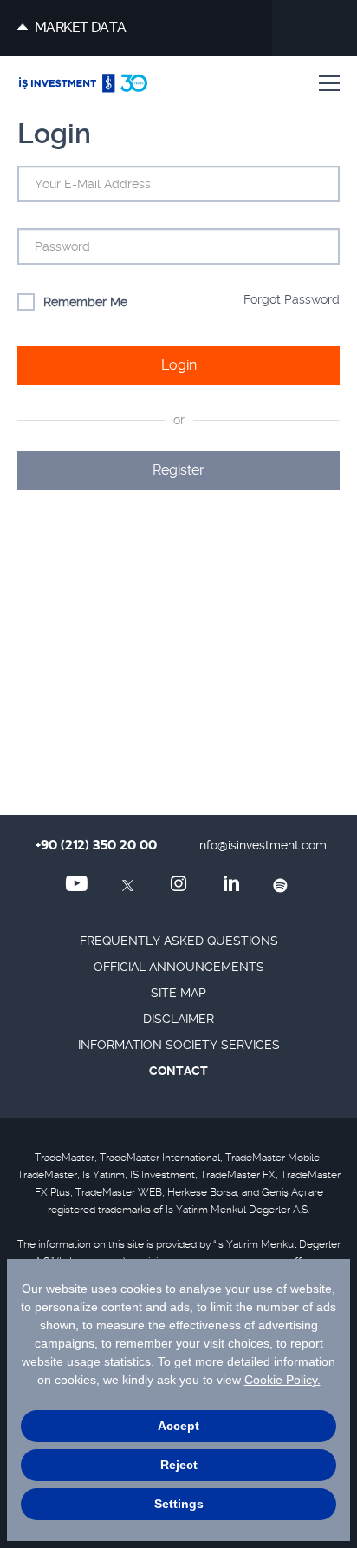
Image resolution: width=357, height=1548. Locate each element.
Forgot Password (291, 299)
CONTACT (178, 1071)
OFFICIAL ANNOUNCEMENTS (179, 967)
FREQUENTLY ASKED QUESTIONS (179, 941)
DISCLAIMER (178, 1019)
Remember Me (85, 302)
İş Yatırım (83, 83)
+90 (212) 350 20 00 (96, 845)
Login (179, 365)
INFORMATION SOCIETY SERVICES (179, 1045)
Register (178, 470)
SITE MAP (178, 993)
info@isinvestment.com (262, 845)
